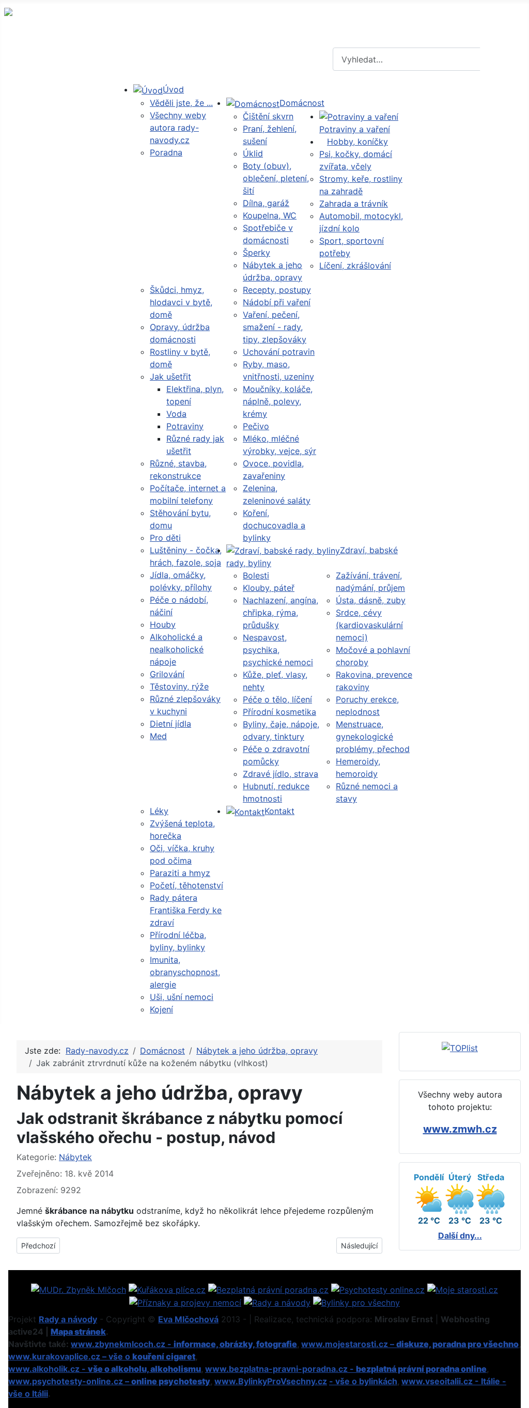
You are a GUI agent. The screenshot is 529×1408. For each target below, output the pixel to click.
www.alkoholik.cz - (104, 1369)
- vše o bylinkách (363, 1381)
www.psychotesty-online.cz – (109, 1381)
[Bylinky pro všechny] (356, 1302)
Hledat (503, 59)
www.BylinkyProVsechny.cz (270, 1381)
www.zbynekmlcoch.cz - (184, 1344)
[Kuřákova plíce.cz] (167, 1289)
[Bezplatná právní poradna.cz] (268, 1289)
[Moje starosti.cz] (462, 1289)
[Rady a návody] (277, 1302)
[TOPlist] (460, 1047)
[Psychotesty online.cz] (378, 1289)
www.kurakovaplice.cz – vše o (101, 1356)
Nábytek (75, 1157)
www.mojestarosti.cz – (410, 1344)
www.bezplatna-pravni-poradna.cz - (346, 1369)
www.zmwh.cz (460, 1129)
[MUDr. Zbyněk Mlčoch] (78, 1289)
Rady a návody (68, 1319)
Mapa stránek (78, 1331)
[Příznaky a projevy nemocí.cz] (185, 1302)
